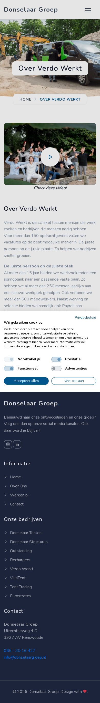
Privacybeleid (85, 317)
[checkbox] (9, 359)
